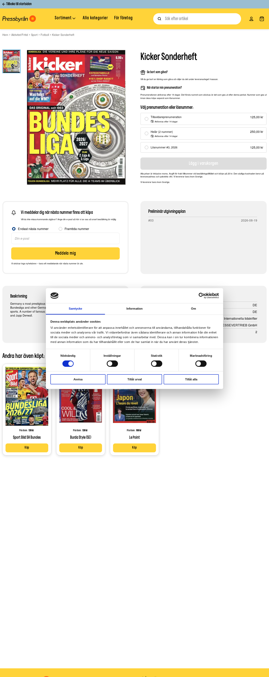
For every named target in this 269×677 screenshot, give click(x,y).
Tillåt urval (134, 379)
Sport (34, 35)
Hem (5, 35)
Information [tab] (134, 308)
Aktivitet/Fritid (19, 35)
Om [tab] (193, 308)
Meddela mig (65, 253)
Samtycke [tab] (75, 308)
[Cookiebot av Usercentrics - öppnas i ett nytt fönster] (201, 296)
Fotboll (45, 35)
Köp (27, 448)
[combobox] (197, 18)
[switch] (112, 363)
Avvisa (78, 379)
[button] (65, 18)
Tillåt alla (191, 379)
